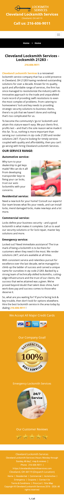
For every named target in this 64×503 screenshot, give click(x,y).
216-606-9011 (38, 23)
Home (26, 43)
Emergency (19, 480)
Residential (21, 476)
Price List (37, 483)
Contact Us (44, 480)
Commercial (35, 476)
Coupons (32, 480)
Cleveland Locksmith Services (19, 73)
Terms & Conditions (20, 483)
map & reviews (39, 461)
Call (33, 498)
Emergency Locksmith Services (32, 383)
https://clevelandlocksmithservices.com (32, 468)
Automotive (50, 476)
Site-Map (48, 483)
